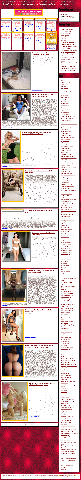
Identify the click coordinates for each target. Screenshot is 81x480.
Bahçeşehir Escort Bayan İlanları (53, 4)
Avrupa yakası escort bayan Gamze (40, 36)
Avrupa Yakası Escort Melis (17, 35)
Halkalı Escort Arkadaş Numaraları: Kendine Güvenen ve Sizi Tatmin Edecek (37, 133)
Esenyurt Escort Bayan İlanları (42, 4)
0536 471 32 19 (40, 41)
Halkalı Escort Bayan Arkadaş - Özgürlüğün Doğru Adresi (42, 53)
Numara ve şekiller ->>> (37, 90)
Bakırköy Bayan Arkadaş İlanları (6, 2)
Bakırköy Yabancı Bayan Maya (40, 23)
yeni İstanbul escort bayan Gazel (28, 35)
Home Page (3, 1)
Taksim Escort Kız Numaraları (64, 4)
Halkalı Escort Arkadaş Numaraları (59, 2)
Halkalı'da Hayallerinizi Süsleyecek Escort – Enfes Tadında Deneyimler (43, 384)
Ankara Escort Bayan (25, 1)
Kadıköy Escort (44, 1)
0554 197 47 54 (28, 39)
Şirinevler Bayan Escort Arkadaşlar (20, 4)
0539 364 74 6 (6, 39)
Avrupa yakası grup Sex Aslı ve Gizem (51, 24)
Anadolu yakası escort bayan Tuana (6, 35)
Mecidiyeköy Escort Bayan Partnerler (7, 4)
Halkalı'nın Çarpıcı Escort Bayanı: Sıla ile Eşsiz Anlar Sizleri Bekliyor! (43, 95)
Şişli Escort (50, 1)
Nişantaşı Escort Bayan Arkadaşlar (71, 2)
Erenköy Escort (38, 1)
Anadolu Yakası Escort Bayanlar (58, 1)
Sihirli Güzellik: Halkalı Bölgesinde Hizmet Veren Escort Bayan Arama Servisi (39, 346)
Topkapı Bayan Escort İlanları (31, 4)
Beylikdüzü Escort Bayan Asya (6, 23)
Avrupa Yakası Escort (17, 1)
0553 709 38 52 (17, 39)
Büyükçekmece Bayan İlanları (38, 2)
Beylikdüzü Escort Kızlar (16, 2)
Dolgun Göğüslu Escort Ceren (17, 24)
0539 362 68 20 (40, 27)
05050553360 (51, 49)
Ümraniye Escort (32, 1)
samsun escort (64, 14)
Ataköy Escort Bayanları (9, 1)
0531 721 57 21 (17, 29)
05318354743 (5, 26)
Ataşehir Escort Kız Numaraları (69, 1)
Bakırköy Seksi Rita (28, 22)
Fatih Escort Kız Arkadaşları (48, 2)
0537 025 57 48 (51, 29)
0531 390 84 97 (28, 25)
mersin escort (69, 16)
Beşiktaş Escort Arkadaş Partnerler (27, 2)
